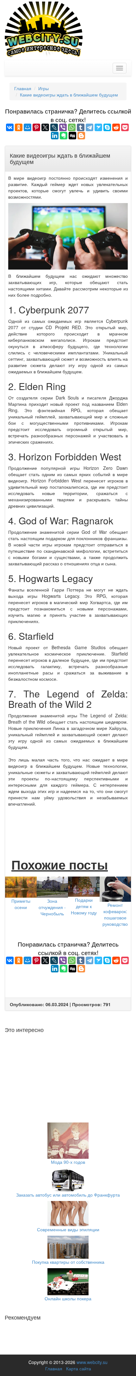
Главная (53, 1368)
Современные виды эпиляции (68, 1229)
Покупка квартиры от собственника (68, 1262)
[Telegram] (89, 127)
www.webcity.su (92, 1362)
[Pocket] (125, 127)
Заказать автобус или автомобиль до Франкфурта (68, 1195)
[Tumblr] (80, 127)
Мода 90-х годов (68, 1162)
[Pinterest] (36, 127)
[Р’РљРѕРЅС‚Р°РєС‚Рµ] (10, 127)
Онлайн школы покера (68, 1298)
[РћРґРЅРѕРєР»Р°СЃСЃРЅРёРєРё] (18, 127)
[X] (45, 127)
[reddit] (116, 127)
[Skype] (107, 127)
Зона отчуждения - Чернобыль (52, 907)
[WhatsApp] (72, 127)
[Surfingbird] (98, 127)
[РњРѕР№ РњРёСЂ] (27, 127)
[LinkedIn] (55, 135)
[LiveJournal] (54, 127)
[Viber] (63, 127)
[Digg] (72, 135)
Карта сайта (78, 1368)
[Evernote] (63, 135)
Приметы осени (20, 904)
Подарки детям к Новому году (84, 906)
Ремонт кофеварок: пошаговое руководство (115, 914)
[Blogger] (81, 135)
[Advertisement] (68, 826)
